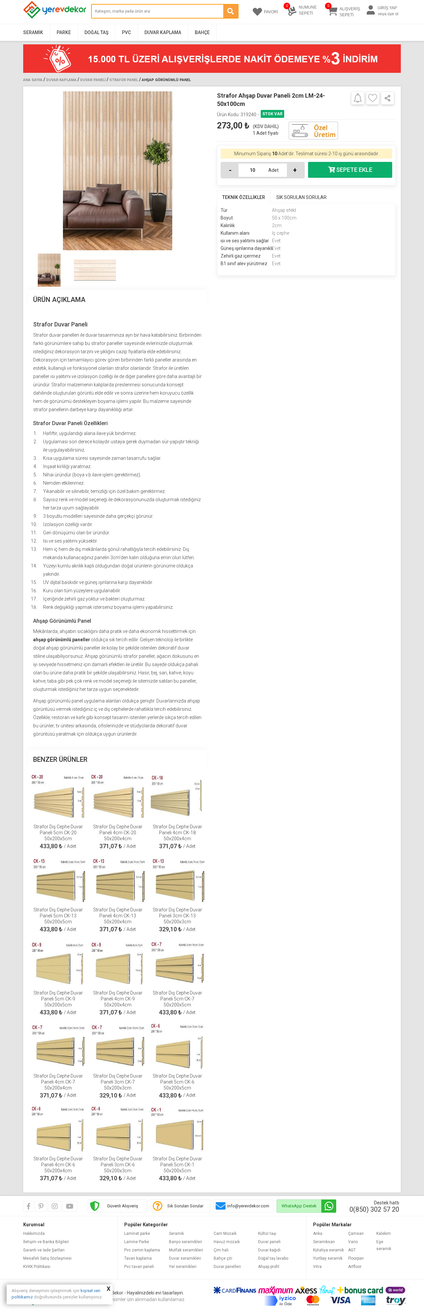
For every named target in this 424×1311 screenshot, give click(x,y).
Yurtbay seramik (328, 1258)
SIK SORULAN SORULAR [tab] (301, 197)
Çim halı (221, 1250)
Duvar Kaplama (162, 32)
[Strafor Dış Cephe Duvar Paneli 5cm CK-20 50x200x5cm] (58, 795)
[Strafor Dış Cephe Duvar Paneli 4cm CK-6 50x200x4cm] (58, 1127)
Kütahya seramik (328, 1250)
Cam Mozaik (225, 1233)
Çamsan (356, 1233)
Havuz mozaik (227, 1241)
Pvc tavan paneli (139, 1266)
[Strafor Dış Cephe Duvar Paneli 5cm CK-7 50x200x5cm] (177, 962)
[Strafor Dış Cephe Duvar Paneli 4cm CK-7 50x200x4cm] (58, 1045)
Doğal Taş (96, 32)
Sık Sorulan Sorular (185, 1205)
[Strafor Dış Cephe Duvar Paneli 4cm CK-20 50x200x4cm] (117, 795)
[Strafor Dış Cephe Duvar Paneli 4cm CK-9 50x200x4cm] (117, 962)
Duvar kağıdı (269, 1250)
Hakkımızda (34, 1233)
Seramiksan (324, 1241)
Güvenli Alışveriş (122, 1205)
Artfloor (354, 1266)
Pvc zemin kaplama (142, 1250)
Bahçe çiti (223, 1258)
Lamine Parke (136, 1241)
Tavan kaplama (138, 1258)
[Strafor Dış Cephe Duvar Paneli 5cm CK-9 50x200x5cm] (58, 962)
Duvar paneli (269, 1241)
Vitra (317, 1266)
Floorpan (356, 1258)
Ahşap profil (268, 1266)
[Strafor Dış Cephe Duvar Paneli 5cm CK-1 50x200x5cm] (177, 1127)
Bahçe (202, 32)
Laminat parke (137, 1233)
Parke (64, 32)
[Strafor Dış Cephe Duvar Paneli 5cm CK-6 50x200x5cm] (177, 1045)
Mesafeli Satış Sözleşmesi (47, 1258)
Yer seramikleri (182, 1266)
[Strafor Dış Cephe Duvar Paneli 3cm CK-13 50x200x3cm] (177, 878)
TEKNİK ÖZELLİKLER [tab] (243, 197)
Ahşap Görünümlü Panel (166, 80)
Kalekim (383, 1233)
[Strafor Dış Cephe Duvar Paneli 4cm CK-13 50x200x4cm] (117, 878)
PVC (126, 32)
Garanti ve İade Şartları (44, 1250)
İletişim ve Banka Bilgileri (46, 1241)
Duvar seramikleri (185, 1258)
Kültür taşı (267, 1233)
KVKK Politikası (36, 1266)
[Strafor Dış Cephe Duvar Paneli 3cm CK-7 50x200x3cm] (117, 1045)
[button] (199, 171)
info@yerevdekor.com (248, 1205)
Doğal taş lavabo (273, 1258)
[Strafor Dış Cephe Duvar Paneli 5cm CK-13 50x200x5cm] (58, 878)
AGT (352, 1250)
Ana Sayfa (32, 80)
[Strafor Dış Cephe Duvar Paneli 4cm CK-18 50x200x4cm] (177, 795)
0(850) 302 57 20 (374, 1209)
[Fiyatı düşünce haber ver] (357, 97)
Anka (317, 1233)
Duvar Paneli (93, 80)
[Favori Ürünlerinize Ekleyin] (372, 98)
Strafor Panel (123, 80)
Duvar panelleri (227, 1266)
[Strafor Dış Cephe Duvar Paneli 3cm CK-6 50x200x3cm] (117, 1127)
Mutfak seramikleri (186, 1250)
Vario (353, 1241)
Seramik (33, 32)
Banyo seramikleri (185, 1241)
